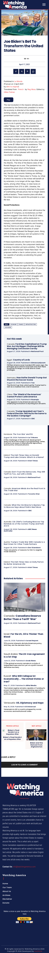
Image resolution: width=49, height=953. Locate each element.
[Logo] (21, 5)
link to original (12, 86)
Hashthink (38, 951)
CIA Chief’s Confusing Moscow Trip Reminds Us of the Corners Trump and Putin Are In (24, 523)
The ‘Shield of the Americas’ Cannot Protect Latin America (24, 395)
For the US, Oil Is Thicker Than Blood (23, 635)
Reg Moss (32, 89)
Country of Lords (21, 359)
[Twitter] (21, 71)
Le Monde (18, 81)
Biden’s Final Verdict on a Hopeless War (12, 738)
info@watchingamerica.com (24, 867)
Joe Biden (8, 327)
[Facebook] (15, 71)
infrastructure (30, 324)
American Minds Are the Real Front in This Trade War (24, 489)
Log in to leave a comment (24, 765)
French (21, 89)
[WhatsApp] (33, 71)
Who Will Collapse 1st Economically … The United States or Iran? (24, 678)
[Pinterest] (27, 71)
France (21, 324)
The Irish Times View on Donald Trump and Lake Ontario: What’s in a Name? (24, 456)
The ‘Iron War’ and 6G (23, 434)
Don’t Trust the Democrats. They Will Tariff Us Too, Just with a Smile (24, 473)
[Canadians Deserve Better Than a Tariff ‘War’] (24, 597)
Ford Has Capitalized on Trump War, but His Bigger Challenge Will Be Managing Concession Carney (27, 346)
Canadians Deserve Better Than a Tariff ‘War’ (22, 617)
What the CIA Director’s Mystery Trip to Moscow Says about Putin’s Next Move (24, 506)
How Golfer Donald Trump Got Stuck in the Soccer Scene (27, 378)
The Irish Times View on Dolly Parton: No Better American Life (24, 563)
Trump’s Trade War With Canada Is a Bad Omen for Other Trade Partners (24, 543)
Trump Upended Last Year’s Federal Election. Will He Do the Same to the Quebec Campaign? (26, 413)
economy (14, 324)
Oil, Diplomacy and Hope (29, 702)
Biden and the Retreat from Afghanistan (36, 745)
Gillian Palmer (9, 92)
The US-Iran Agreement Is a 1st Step (24, 655)
